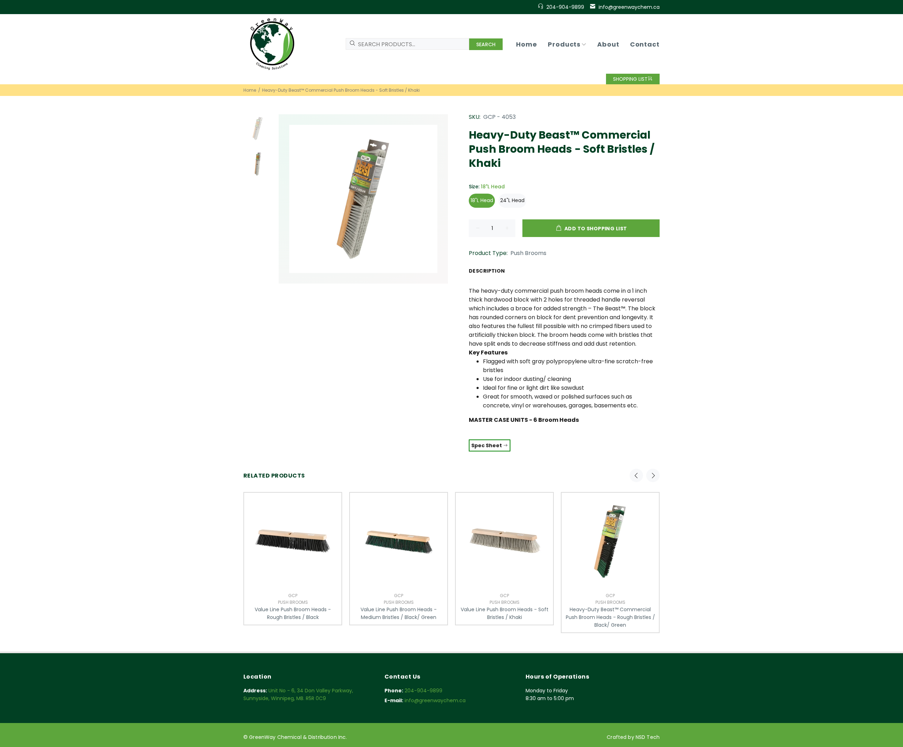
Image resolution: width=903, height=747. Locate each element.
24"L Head (512, 200)
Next (653, 475)
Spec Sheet (487, 445)
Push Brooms (528, 253)
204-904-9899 (565, 7)
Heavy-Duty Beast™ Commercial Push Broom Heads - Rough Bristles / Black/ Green (610, 617)
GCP (292, 596)
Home (249, 90)
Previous (636, 475)
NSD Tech (648, 737)
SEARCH (486, 44)
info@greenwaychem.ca (629, 7)
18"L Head (482, 200)
